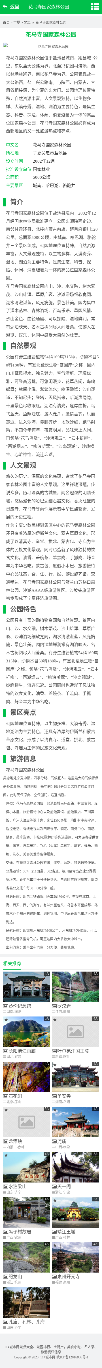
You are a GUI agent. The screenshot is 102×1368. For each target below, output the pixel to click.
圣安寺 (64, 1096)
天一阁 (64, 1186)
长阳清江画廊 (22, 1051)
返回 (14, 7)
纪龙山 (15, 1276)
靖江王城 (66, 1231)
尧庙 (61, 1141)
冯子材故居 (19, 1231)
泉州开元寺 (68, 1276)
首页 (6, 23)
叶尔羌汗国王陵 (73, 1051)
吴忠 (27, 23)
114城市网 (48, 1357)
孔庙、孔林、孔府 (26, 1321)
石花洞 (15, 1096)
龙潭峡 (15, 1141)
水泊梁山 (17, 1186)
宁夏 (16, 23)
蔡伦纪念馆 (19, 1006)
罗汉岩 (64, 1006)
